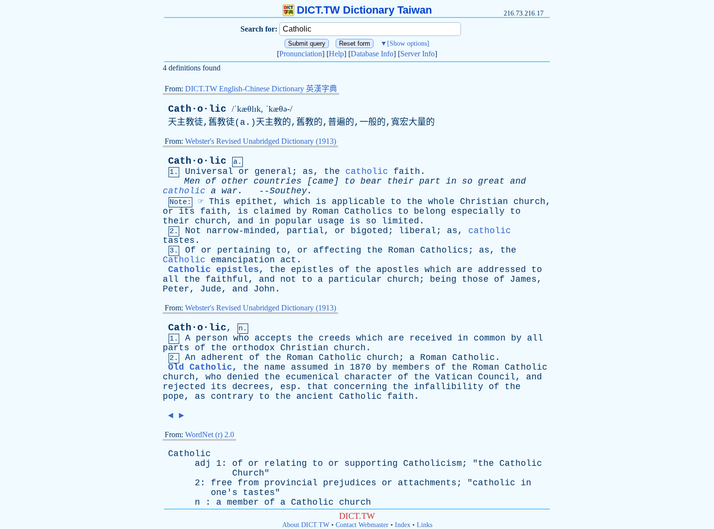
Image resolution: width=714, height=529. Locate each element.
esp (288, 387)
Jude (210, 289)
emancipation (243, 260)
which (297, 201)
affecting (337, 250)
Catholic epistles (213, 269)
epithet (254, 201)
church (529, 201)
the (332, 171)
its (187, 211)
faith (406, 171)
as (308, 171)
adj (203, 463)
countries (278, 181)
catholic (366, 171)
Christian (484, 201)
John (264, 289)
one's (224, 492)
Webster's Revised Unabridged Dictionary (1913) (260, 141)
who (241, 338)
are (465, 269)
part (430, 181)
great (491, 181)
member (243, 502)
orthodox (253, 348)
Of (190, 250)
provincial (291, 483)
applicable (358, 201)
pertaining (244, 250)
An (190, 357)
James (523, 279)
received (430, 338)
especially (478, 211)
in (451, 181)
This (219, 201)
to (349, 181)
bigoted (369, 231)
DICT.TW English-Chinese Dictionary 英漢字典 (261, 89)
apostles (397, 269)
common (490, 338)
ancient (315, 396)
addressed (502, 269)
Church (248, 473)
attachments (427, 483)
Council (496, 377)
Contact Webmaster (362, 525)
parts (176, 348)
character (368, 377)
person (212, 338)
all (171, 279)
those (475, 279)
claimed (272, 211)
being (443, 279)
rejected (184, 387)
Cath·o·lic (197, 109)
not (288, 279)
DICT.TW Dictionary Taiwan (364, 10)
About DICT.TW (305, 525)
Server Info (417, 54)
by (301, 211)
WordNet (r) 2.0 (209, 434)
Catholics (368, 211)
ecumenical (312, 377)
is (321, 201)
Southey (288, 191)
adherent (222, 357)
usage (331, 221)
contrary (232, 396)
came (323, 181)
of (210, 181)
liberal (417, 231)
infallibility (448, 387)
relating (285, 463)
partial (305, 231)
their (400, 181)
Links (424, 525)
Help (336, 54)
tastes (179, 240)
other (234, 181)
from (248, 483)
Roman (325, 211)
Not (193, 231)
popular (293, 221)
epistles (312, 269)
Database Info (372, 54)
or (243, 171)
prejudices (349, 483)
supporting (371, 463)
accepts (273, 338)
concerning (360, 387)
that (317, 387)
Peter (176, 289)
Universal (209, 171)
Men (192, 181)
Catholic (184, 260)
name (275, 367)
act (288, 260)
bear (371, 181)
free (221, 483)
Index (402, 525)
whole (441, 201)
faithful (226, 279)
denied (243, 377)
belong (430, 211)
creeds (335, 338)
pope (173, 396)
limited (400, 221)
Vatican (454, 377)
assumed (309, 367)
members (411, 367)
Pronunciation (300, 54)
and (518, 181)
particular (355, 279)
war (229, 191)
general (273, 171)
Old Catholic (200, 367)
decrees (251, 387)
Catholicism (432, 463)
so (467, 181)
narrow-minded (241, 231)
